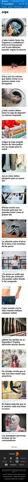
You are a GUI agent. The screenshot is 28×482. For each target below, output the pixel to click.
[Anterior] (11, 1)
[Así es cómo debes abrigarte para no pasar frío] (14, 163)
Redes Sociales (18, 7)
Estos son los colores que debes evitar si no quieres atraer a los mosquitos (12, 80)
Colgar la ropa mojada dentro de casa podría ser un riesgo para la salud (12, 145)
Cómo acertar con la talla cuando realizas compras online (12, 310)
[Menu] (26, 4)
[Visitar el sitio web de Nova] (23, 458)
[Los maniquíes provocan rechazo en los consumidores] (14, 423)
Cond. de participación (7, 476)
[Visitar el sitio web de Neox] (17, 458)
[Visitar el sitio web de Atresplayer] (14, 465)
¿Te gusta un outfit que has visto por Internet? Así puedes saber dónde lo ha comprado (13, 277)
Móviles (10, 7)
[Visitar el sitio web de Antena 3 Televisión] (4, 458)
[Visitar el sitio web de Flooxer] (21, 465)
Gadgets (4, 7)
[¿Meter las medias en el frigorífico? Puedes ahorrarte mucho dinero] (14, 327)
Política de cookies (21, 474)
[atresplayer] (20, 4)
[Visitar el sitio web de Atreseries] (10, 461)
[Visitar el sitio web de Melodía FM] (6, 465)
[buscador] (23, 4)
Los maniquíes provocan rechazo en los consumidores (14, 438)
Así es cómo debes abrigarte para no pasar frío (13, 178)
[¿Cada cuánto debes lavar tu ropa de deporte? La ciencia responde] (14, 97)
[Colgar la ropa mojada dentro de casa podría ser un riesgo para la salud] (14, 129)
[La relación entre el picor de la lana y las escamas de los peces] (14, 228)
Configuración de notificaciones (10, 478)
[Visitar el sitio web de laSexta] (10, 458)
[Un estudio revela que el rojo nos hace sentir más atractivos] (14, 358)
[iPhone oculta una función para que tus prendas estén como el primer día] (14, 194)
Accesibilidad (21, 478)
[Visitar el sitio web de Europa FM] (23, 461)
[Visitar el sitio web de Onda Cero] (17, 461)
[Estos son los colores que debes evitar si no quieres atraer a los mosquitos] (14, 63)
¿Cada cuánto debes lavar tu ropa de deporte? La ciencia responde (14, 112)
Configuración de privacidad (19, 476)
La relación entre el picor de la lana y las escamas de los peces (14, 243)
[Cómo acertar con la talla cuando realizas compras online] (14, 295)
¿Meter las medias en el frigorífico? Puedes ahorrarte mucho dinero (13, 342)
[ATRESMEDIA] (14, 454)
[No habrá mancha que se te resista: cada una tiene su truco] (14, 390)
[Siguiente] (25, 1)
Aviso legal (5, 474)
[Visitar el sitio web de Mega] (4, 461)
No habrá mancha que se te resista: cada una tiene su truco (14, 406)
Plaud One (22, 1)
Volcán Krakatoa (15, 1)
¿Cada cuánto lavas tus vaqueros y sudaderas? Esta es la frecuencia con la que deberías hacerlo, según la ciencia (14, 45)
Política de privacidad (12, 474)
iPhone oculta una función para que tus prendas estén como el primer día (13, 211)
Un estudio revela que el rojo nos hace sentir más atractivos (13, 373)
